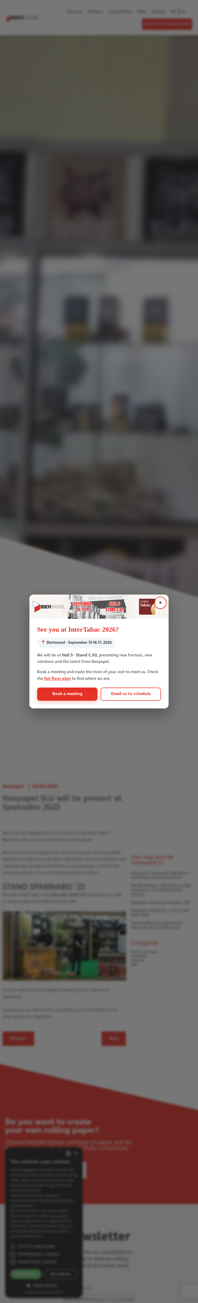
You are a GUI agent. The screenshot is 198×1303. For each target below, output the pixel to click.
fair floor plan (57, 678)
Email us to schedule (131, 694)
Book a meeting (67, 694)
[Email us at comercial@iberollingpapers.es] (99, 607)
